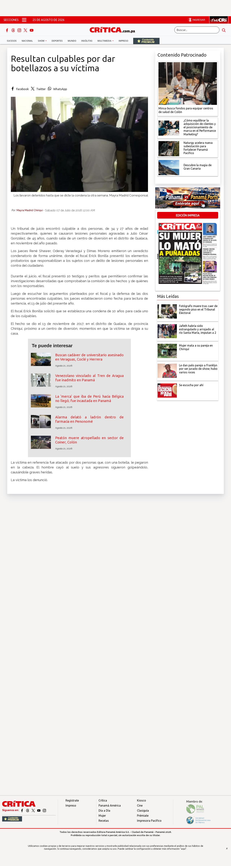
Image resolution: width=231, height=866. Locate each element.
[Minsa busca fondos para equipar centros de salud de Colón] (187, 83)
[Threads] (13, 30)
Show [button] (41, 40)
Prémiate (143, 815)
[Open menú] (24, 20)
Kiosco (141, 800)
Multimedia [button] (104, 40)
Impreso (123, 40)
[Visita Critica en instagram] (44, 810)
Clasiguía (143, 810)
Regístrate (72, 800)
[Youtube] (31, 30)
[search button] (224, 29)
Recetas (104, 820)
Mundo (72, 40)
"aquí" (183, 848)
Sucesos (12, 40)
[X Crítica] (26, 30)
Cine (140, 805)
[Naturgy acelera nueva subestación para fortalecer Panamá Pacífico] (168, 148)
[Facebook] (7, 30)
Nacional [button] (27, 40)
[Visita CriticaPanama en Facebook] (22, 810)
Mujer (102, 815)
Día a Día (104, 810)
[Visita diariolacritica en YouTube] (39, 810)
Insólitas (86, 40)
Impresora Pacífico (149, 820)
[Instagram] (20, 30)
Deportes (57, 40)
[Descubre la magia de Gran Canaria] (168, 167)
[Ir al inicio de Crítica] (114, 29)
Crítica (103, 800)
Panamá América (110, 805)
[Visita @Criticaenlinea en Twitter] (28, 810)
